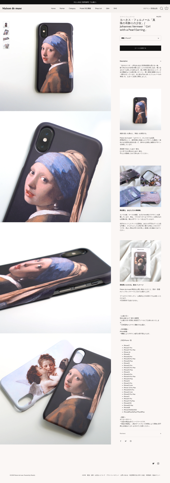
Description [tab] (124, 61)
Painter (62, 8)
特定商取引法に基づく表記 (137, 475)
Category (72, 8)
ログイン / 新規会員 (150, 8)
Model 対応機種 (85, 8)
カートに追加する (140, 48)
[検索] (161, 8)
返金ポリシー (156, 475)
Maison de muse (18, 475)
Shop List (98, 8)
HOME (84, 475)
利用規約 (148, 475)
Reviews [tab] (122, 433)
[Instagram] (158, 463)
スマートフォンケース (127, 17)
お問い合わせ (124, 475)
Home (53, 8)
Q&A (107, 8)
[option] (6, 25)
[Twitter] (153, 463)
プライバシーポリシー (112, 475)
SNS (115, 8)
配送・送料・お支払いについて (96, 475)
